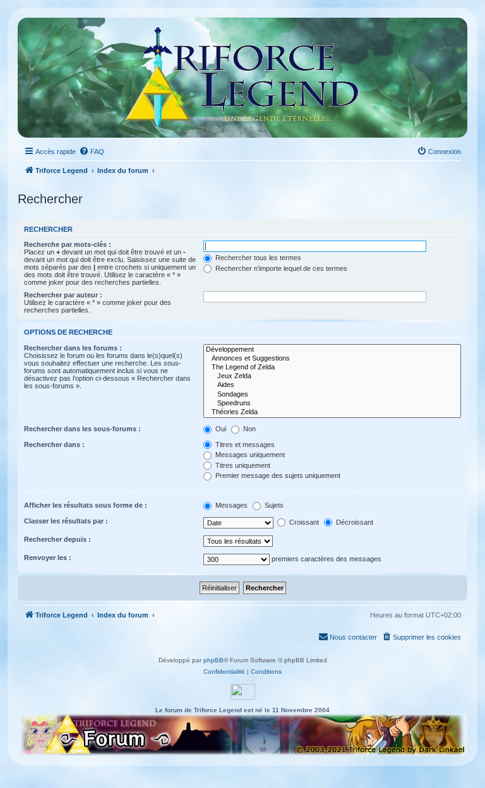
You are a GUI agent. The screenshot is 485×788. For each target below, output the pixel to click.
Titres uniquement (241, 465)
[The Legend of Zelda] (332, 367)
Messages (230, 505)
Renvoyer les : (47, 557)
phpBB (213, 660)
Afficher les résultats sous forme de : (85, 505)
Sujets (273, 505)
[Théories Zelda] (332, 412)
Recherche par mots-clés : (67, 244)
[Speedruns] (332, 403)
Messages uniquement (249, 454)
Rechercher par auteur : (63, 295)
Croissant (303, 522)
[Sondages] (332, 394)
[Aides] (332, 385)
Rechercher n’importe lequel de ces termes (280, 268)
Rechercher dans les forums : (73, 348)
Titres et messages (244, 444)
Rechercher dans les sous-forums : (82, 429)
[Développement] (332, 349)
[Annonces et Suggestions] (332, 358)
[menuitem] (91, 151)
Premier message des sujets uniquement (276, 475)
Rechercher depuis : (57, 539)
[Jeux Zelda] (332, 376)
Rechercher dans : (54, 444)
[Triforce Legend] (242, 77)
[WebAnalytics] (243, 692)
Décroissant (353, 522)
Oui (219, 429)
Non (248, 429)
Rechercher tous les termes (257, 257)
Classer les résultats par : (66, 521)
